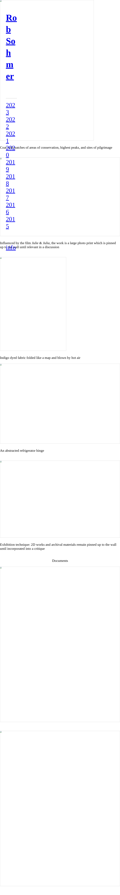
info (11, 247)
